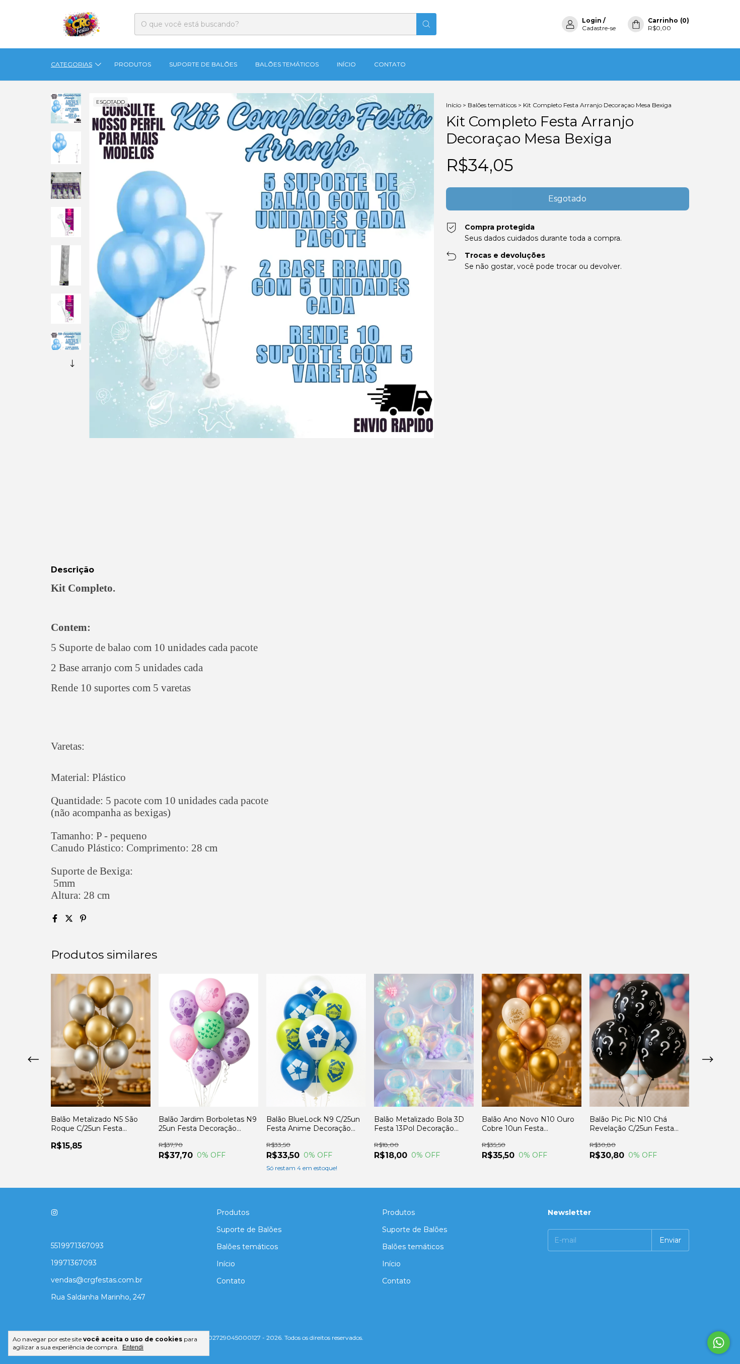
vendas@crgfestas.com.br (96, 1279)
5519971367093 (77, 1245)
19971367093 (74, 1262)
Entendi (132, 1347)
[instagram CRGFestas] (54, 1212)
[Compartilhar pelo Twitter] (70, 918)
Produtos (132, 64)
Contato (390, 64)
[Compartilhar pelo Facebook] (56, 918)
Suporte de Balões (203, 64)
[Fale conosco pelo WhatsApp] (718, 1342)
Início (346, 64)
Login (592, 20)
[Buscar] (426, 24)
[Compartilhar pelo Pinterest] (83, 918)
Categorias (71, 64)
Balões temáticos (287, 64)
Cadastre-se (599, 28)
